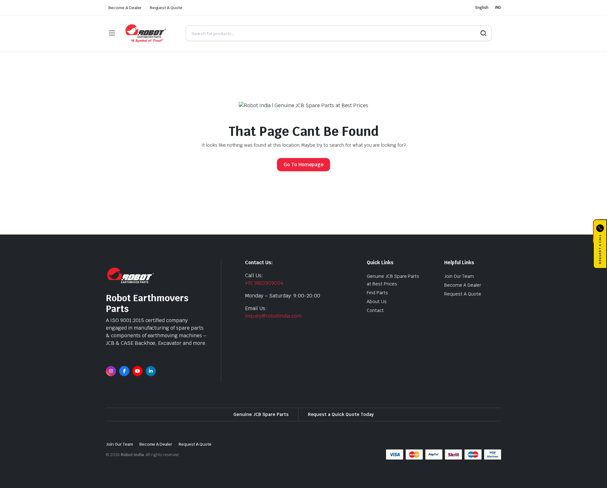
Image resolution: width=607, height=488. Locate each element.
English (481, 7)
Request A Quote (166, 7)
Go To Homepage (303, 165)
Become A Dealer (125, 7)
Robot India (132, 454)
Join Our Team (459, 276)
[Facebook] (124, 371)
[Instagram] (111, 371)
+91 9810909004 (264, 283)
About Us (377, 301)
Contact (375, 310)
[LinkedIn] (151, 371)
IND (498, 7)
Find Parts (377, 293)
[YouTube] (137, 371)
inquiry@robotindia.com (273, 316)
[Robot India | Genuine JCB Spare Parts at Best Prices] (150, 33)
